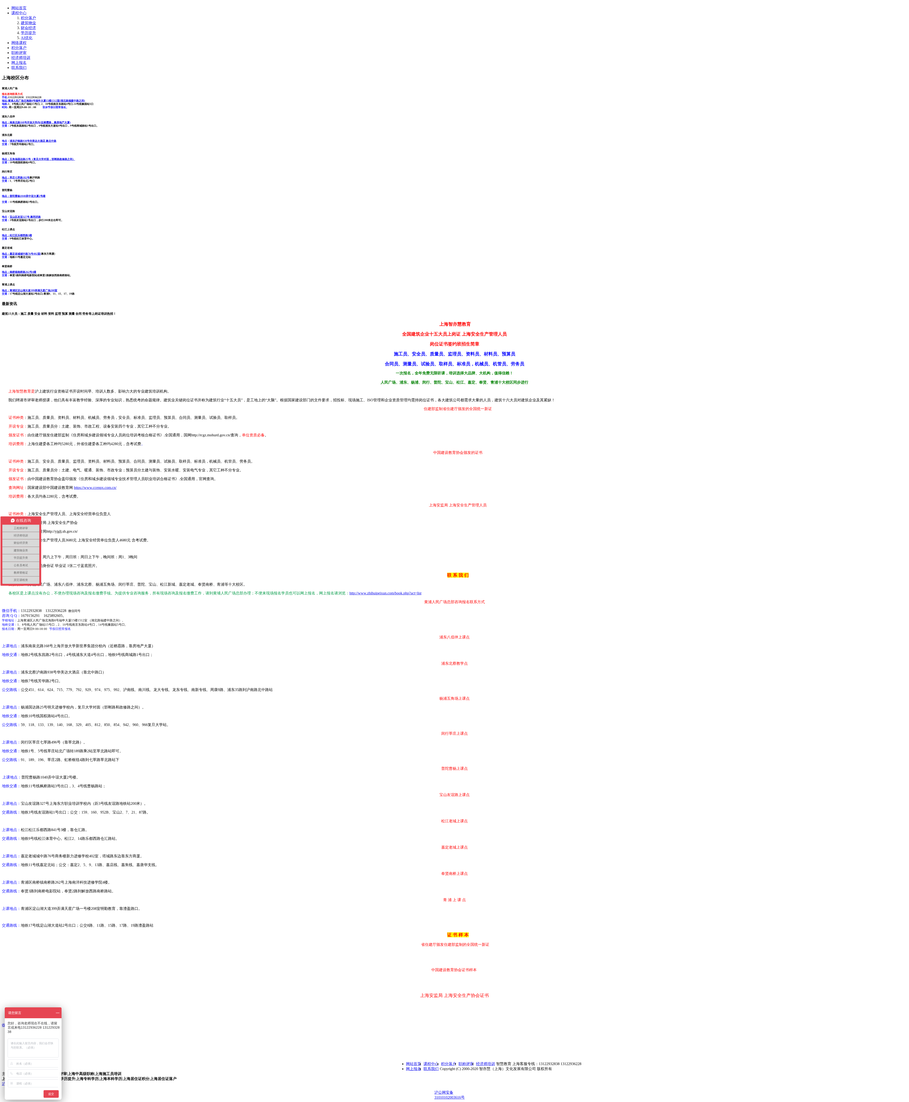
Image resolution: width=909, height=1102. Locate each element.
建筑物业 (28, 23)
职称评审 (19, 53)
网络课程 (19, 43)
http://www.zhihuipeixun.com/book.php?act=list (385, 593)
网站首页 (19, 8)
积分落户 (28, 18)
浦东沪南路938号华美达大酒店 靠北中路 (33, 140)
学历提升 (28, 33)
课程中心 (19, 13)
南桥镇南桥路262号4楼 (19, 271)
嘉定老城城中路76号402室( (21, 253)
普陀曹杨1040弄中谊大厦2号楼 (23, 196)
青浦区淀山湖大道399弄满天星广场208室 (29, 290)
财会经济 (28, 28)
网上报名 (19, 63)
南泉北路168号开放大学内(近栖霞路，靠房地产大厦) (36, 122)
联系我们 (19, 68)
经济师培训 (20, 58)
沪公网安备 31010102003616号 (449, 1094)
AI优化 (26, 38)
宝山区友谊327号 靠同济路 (25, 216)
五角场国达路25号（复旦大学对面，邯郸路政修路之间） (38, 159)
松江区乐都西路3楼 (17, 235)
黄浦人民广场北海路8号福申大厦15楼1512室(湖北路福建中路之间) (43, 100)
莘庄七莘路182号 (16, 177)
